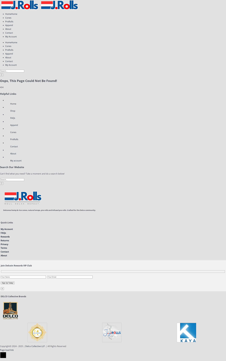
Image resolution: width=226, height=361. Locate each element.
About (13, 153)
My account (16, 160)
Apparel (14, 125)
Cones (13, 132)
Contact (14, 146)
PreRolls (14, 139)
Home (13, 103)
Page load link (7, 350)
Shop (12, 110)
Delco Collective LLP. (35, 346)
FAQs (12, 118)
